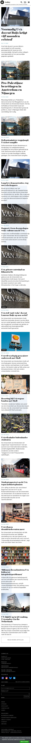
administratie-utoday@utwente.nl (9, 667)
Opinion (3, 704)
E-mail (2, 685)
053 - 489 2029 (6, 659)
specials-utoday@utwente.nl (8, 671)
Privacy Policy (5, 732)
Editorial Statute (16, 731)
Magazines (4, 713)
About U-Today (6, 719)
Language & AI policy (16, 732)
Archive (3, 723)
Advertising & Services (8, 717)
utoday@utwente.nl (6, 663)
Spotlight (4, 706)
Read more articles (15, 640)
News (3, 702)
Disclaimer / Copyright (7, 729)
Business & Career (7, 715)
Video (3, 710)
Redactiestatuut (6, 731)
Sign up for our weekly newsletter (23, 681)
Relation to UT (4, 691)
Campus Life (5, 708)
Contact (4, 721)
